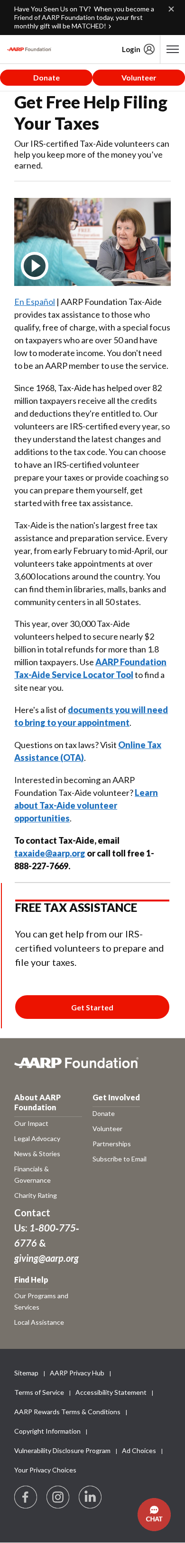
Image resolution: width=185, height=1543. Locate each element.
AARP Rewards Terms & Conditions (67, 1412)
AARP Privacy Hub (77, 1373)
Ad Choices (139, 1450)
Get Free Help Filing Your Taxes (90, 112)
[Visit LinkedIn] (90, 1497)
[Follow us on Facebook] (26, 1497)
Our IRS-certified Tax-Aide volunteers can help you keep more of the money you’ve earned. (91, 154)
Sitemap (26, 1373)
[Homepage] (29, 49)
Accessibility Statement (111, 1392)
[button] (154, 1514)
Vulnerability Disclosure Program (62, 1450)
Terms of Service (39, 1392)
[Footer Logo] (92, 1068)
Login (131, 49)
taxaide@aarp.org (49, 853)
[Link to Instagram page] (58, 1497)
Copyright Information (47, 1431)
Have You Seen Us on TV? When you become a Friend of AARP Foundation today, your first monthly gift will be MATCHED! (84, 17)
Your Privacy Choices (45, 1470)
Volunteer (139, 77)
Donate (46, 77)
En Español (34, 301)
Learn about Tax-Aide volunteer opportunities (86, 805)
